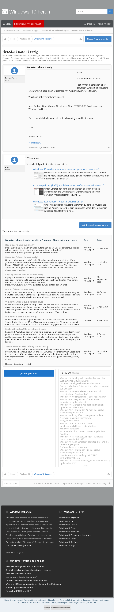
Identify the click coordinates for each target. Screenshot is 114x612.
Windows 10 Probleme (69, 531)
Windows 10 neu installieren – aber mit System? (83, 396)
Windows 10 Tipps (30, 30)
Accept (47, 608)
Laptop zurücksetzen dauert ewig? (25, 274)
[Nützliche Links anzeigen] (80, 39)
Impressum (67, 483)
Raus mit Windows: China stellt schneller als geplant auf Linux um (84, 387)
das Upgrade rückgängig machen (21, 577)
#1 (109, 147)
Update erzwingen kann (20, 545)
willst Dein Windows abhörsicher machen (27, 580)
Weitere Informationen (60, 608)
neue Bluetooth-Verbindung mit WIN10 (78, 455)
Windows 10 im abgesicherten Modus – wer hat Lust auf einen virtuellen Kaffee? (83, 379)
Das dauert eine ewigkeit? (20, 244)
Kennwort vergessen (70, 428)
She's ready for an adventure (73, 447)
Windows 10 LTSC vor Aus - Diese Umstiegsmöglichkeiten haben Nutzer (78, 424)
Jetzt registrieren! (29, 373)
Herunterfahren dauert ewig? (21, 257)
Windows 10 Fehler (67, 528)
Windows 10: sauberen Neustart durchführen (58, 201)
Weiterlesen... (35, 142)
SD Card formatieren (70, 457)
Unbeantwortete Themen (82, 30)
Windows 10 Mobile (68, 524)
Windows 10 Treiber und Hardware (75, 535)
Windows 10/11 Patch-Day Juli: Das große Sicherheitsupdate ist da (80, 451)
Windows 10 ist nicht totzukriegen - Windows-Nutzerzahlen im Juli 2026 (82, 438)
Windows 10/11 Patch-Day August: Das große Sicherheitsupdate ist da (82, 411)
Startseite (38, 483)
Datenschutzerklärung (95, 483)
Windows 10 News (67, 538)
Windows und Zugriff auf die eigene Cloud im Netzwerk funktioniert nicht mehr (81, 416)
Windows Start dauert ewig (21, 316)
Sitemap (79, 483)
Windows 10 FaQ (66, 521)
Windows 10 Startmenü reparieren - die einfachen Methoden (33, 584)
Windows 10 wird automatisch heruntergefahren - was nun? (66, 169)
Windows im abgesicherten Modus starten (25, 566)
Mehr (85, 465)
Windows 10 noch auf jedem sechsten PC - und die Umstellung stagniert (84, 443)
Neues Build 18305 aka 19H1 (18, 591)
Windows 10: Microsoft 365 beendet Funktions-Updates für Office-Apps (82, 406)
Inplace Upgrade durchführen (19, 587)
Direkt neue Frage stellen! (28, 24)
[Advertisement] (52, 78)
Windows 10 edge (67, 545)
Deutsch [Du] (10, 483)
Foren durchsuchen (12, 30)
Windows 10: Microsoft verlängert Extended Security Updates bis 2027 (85, 462)
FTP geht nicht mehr (69, 420)
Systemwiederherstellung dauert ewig (27, 346)
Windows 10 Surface (68, 542)
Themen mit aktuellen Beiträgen (55, 30)
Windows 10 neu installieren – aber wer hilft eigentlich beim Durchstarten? (81, 392)
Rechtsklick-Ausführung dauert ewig (25, 329)
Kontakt (49, 483)
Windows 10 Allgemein (69, 517)
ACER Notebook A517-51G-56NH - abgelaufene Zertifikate (83, 432)
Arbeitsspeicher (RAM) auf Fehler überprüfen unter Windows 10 (68, 185)
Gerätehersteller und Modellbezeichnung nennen (28, 570)
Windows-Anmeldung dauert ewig (24, 301)
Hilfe (57, 483)
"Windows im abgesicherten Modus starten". (81, 383)
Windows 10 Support (47, 60)
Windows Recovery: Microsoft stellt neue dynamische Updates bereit (79, 400)
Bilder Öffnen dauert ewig (19, 289)
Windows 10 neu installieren (18, 573)
